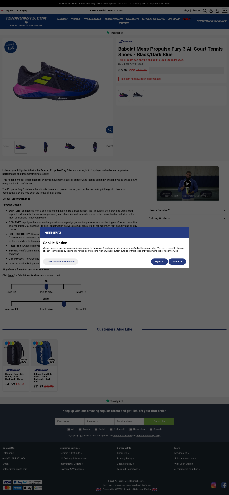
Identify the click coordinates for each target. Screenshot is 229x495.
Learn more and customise (60, 261)
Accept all (177, 261)
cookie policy (150, 248)
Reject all (159, 261)
